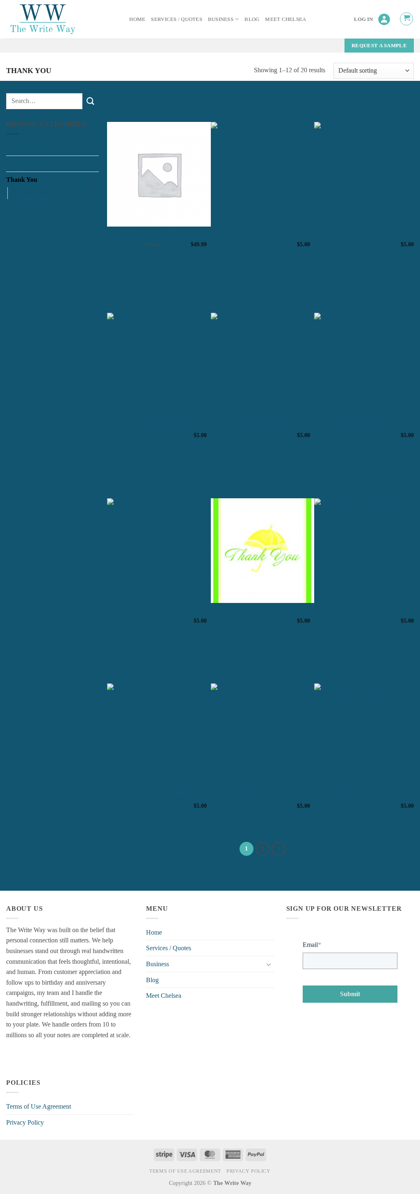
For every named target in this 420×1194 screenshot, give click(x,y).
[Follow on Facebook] (14, 1055)
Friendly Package (159, 235)
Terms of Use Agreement (38, 1106)
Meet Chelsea (285, 19)
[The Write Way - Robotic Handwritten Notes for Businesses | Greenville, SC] (44, 19)
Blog (251, 19)
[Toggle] (94, 179)
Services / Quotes (176, 19)
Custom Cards (24, 163)
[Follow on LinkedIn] (43, 1055)
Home (137, 19)
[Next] (278, 849)
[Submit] (90, 101)
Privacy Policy (25, 1122)
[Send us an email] (28, 1055)
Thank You (21, 179)
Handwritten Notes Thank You (262, 427)
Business (220, 19)
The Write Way (31, 193)
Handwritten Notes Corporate (262, 235)
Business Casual (27, 147)
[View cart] (406, 18)
